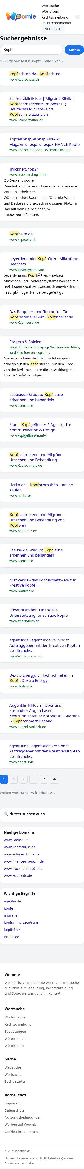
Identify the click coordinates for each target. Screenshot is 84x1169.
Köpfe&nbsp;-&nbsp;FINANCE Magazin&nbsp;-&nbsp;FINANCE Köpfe (44, 142)
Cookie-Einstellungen (21, 1131)
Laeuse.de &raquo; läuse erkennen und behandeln (36, 397)
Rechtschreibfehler (56, 22)
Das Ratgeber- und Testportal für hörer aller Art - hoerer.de (41, 314)
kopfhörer (12, 929)
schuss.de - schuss (35, 73)
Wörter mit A (14, 1038)
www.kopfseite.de (18, 875)
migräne (10, 915)
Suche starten (15, 1081)
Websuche (13, 1067)
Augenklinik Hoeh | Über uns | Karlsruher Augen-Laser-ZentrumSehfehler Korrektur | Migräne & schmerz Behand (44, 713)
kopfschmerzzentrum (21, 922)
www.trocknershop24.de (23, 868)
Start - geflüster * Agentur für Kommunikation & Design (40, 427)
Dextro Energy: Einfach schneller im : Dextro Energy (41, 678)
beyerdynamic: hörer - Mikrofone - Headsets (44, 261)
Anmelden (53, 28)
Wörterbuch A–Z (43, 792)
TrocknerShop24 (24, 169)
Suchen (74, 50)
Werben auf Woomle (21, 1124)
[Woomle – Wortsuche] (21, 17)
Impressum (14, 1103)
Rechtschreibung (55, 17)
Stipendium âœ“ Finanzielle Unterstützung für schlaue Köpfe (38, 612)
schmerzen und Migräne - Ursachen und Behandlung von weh (37, 520)
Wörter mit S (14, 1045)
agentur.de (12, 901)
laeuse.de (11, 937)
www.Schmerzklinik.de (21, 854)
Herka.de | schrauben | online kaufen (41, 487)
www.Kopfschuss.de (19, 847)
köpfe (8, 908)
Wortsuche (50, 5)
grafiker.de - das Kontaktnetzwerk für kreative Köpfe (42, 583)
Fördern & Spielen (25, 341)
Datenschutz (14, 1110)
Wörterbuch (51, 11)
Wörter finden (15, 1017)
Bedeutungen (15, 1031)
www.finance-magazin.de (24, 861)
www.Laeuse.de (16, 840)
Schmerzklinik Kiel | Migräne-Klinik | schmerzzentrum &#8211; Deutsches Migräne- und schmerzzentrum (41, 106)
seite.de (21, 233)
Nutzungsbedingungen (23, 1117)
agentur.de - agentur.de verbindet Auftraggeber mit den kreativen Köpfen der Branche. (44, 645)
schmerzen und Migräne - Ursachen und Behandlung (36, 457)
